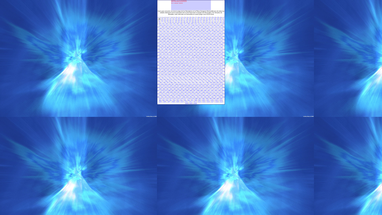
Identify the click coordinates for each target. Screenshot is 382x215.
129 (196, 25)
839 (221, 86)
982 (203, 98)
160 (175, 28)
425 (196, 51)
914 (159, 94)
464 (203, 54)
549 (176, 62)
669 (209, 71)
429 (211, 51)
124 (178, 25)
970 (160, 98)
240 (196, 35)
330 (187, 43)
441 (187, 52)
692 (159, 75)
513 (180, 59)
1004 (220, 100)
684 (196, 73)
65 (195, 20)
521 (209, 59)
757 (193, 79)
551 (184, 62)
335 (205, 43)
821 (223, 84)
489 (160, 57)
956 (176, 97)
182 (187, 30)
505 (218, 57)
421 (182, 51)
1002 (212, 100)
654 (221, 70)
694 (166, 75)
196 (171, 32)
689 (214, 73)
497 (189, 57)
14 (187, 17)
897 (164, 92)
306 (168, 41)
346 (178, 44)
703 (198, 75)
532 (182, 60)
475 (176, 55)
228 (219, 33)
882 (176, 90)
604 (175, 67)
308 (175, 41)
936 (171, 95)
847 (184, 87)
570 (185, 63)
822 (160, 86)
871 (203, 89)
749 (164, 79)
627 (191, 68)
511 (173, 59)
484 (209, 55)
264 (216, 36)
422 (185, 51)
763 (214, 79)
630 (202, 68)
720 (193, 76)
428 (207, 51)
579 (218, 63)
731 (166, 78)
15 (190, 17)
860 (164, 89)
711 (160, 76)
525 (223, 59)
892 (212, 90)
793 (189, 83)
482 (202, 55)
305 (164, 41)
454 (168, 54)
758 (196, 79)
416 (164, 51)
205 (203, 32)
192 (223, 30)
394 (218, 47)
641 (175, 70)
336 (209, 43)
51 (223, 19)
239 (193, 35)
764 (218, 79)
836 (211, 86)
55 (168, 20)
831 (193, 86)
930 (216, 94)
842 (166, 87)
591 (194, 65)
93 (207, 22)
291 (180, 40)
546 (166, 62)
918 (173, 94)
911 (214, 92)
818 (212, 84)
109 (192, 24)
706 (209, 75)
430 (214, 51)
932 (223, 94)
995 (185, 100)
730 (162, 78)
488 (223, 55)
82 (176, 22)
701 (191, 75)
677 (171, 73)
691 (221, 73)
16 (193, 17)
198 (178, 32)
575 (203, 63)
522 (212, 59)
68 (204, 20)
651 (211, 70)
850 (194, 87)
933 (160, 95)
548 (173, 62)
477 (184, 55)
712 (164, 76)
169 (207, 28)
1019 (221, 102)
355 (211, 44)
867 (189, 89)
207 (211, 32)
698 (180, 75)
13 (184, 17)
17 (196, 17)
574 (200, 63)
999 (199, 100)
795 (196, 83)
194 (164, 32)
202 (193, 32)
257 (191, 36)
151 (209, 27)
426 (200, 51)
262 (209, 36)
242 (203, 35)
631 (205, 68)
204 (200, 32)
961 (194, 97)
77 (162, 22)
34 (176, 19)
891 (209, 90)
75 (223, 20)
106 (181, 24)
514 (184, 59)
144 (184, 27)
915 (162, 94)
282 (214, 38)
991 (171, 100)
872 (207, 89)
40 (193, 19)
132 (207, 25)
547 (169, 62)
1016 (208, 102)
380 (168, 47)
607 (186, 67)
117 (220, 24)
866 (185, 89)
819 (216, 84)
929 (212, 94)
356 (214, 44)
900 (175, 92)
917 (169, 94)
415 (160, 51)
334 (202, 43)
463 (200, 54)
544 (159, 62)
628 (194, 68)
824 (168, 86)
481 (198, 55)
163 (185, 28)
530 (175, 60)
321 (221, 41)
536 (196, 60)
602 (168, 67)
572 (193, 63)
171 (214, 28)
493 (175, 57)
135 (218, 25)
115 (213, 24)
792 (185, 83)
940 (185, 95)
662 (184, 71)
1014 (199, 102)
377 (223, 46)
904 (189, 92)
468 (218, 54)
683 (193, 73)
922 (187, 94)
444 (198, 52)
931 (219, 94)
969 (223, 97)
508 (162, 59)
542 (218, 60)
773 (184, 81)
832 (196, 86)
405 (191, 49)
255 (184, 36)
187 (205, 30)
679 (178, 73)
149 (202, 27)
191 (219, 30)
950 (221, 95)
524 (219, 59)
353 (203, 44)
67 (201, 20)
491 (168, 57)
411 (212, 49)
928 (209, 94)
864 (178, 89)
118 (223, 24)
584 (169, 65)
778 (202, 81)
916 (166, 94)
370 (198, 46)
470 (159, 55)
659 (173, 71)
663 (187, 71)
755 (185, 79)
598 (219, 65)
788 (171, 83)
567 (175, 63)
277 (196, 38)
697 (176, 75)
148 (198, 27)
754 (182, 79)
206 (207, 32)
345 (175, 44)
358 (221, 44)
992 (174, 100)
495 (182, 57)
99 (223, 22)
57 (173, 20)
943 (196, 95)
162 (182, 28)
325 (169, 43)
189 (212, 30)
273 (182, 38)
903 (186, 92)
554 (194, 62)
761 (207, 79)
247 (221, 35)
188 (209, 30)
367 (187, 46)
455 (171, 54)
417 (168, 51)
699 (184, 75)
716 (178, 76)
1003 (216, 100)
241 (200, 35)
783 (219, 81)
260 (202, 36)
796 (200, 83)
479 (191, 55)
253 (176, 36)
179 (176, 30)
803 (159, 84)
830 (189, 86)
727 (218, 76)
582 (162, 65)
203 (196, 32)
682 (189, 73)
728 (221, 76)
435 (166, 52)
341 (160, 44)
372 (205, 46)
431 (218, 51)
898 (168, 92)
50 (220, 19)
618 (159, 68)
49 (218, 19)
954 (169, 97)
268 (164, 38)
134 (214, 25)
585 (173, 65)
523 (216, 59)
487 (219, 55)
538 (203, 60)
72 (215, 20)
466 (211, 54)
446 (205, 52)
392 (211, 47)
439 (180, 52)
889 (202, 90)
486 (216, 55)
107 (185, 24)
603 (171, 67)
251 (169, 36)
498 (193, 57)
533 (185, 60)
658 (169, 71)
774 (187, 81)
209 (218, 32)
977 (185, 98)
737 (187, 78)
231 (164, 35)
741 (202, 78)
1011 (186, 102)
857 (219, 87)
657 (166, 71)
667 (202, 71)
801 (218, 83)
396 (159, 49)
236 (182, 35)
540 (211, 60)
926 (202, 94)
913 (221, 92)
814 (198, 84)
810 (184, 84)
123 (175, 25)
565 (168, 63)
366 (184, 46)
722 (200, 76)
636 (223, 68)
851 (198, 87)
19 (201, 17)
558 (209, 62)
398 (166, 49)
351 (196, 44)
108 (188, 24)
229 (223, 33)
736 (184, 78)
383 (178, 47)
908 (203, 92)
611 (200, 67)
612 (203, 67)
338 (216, 43)
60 (181, 20)
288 (169, 40)
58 (176, 20)
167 (200, 28)
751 (171, 79)
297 (202, 40)
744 (212, 78)
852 (202, 87)
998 (196, 100)
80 (170, 22)
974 (175, 98)
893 (216, 90)
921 (184, 94)
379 (164, 47)
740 (198, 78)
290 (176, 40)
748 (160, 79)
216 (176, 33)
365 (180, 46)
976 (182, 98)
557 (205, 62)
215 (173, 33)
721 (196, 76)
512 (176, 59)
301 (216, 40)
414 (223, 49)
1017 (212, 102)
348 (185, 44)
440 (184, 52)
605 (178, 67)
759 (200, 79)
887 (194, 90)
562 (223, 62)
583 (166, 65)
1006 (164, 102)
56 (170, 20)
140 (169, 27)
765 (221, 79)
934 (164, 95)
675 (164, 73)
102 (167, 24)
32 (170, 19)
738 (191, 78)
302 (219, 40)
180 (180, 30)
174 (159, 30)
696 (173, 75)
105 (177, 24)
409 (205, 49)
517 (194, 59)
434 (162, 52)
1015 (203, 102)
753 (178, 79)
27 (223, 17)
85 (184, 22)
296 (198, 40)
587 (180, 65)
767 (162, 81)
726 (214, 76)
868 (193, 89)
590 (191, 65)
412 (216, 49)
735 (180, 78)
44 (204, 19)
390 (203, 47)
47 (212, 19)
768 (166, 81)
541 (214, 60)
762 (211, 79)
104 (174, 24)
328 (180, 43)
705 (205, 75)
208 (214, 32)
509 (166, 59)
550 (180, 62)
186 (202, 30)
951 (159, 97)
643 (182, 70)
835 (207, 86)
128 (193, 25)
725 (211, 76)
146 (191, 27)
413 (219, 49)
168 (203, 28)
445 (202, 52)
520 (205, 59)
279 (203, 38)
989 (163, 100)
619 (162, 68)
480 (194, 55)
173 (221, 28)
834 (203, 86)
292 (184, 40)
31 (168, 19)
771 (176, 81)
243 (207, 35)
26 (221, 17)
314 (196, 41)
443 (194, 52)
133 (211, 25)
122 (171, 25)
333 (198, 43)
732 (169, 78)
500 (200, 57)
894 (219, 90)
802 (221, 83)
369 (194, 46)
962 (198, 97)
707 (212, 75)
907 (200, 92)
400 (173, 49)
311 (186, 41)
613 (207, 67)
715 (175, 76)
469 (221, 54)
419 (175, 51)
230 (160, 35)
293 (187, 40)
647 (196, 70)
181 (184, 30)
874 (214, 89)
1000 (203, 100)
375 (216, 46)
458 (182, 54)
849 (191, 87)
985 (214, 98)
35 (179, 19)
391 (207, 47)
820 (219, 84)
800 (214, 83)
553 (191, 62)
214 (169, 33)
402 (180, 49)
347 (182, 44)
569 (182, 63)
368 (191, 46)
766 (159, 81)
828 (182, 86)
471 (162, 55)
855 (212, 87)
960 (191, 97)
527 (164, 60)
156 (160, 28)
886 (191, 90)
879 (166, 90)
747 (223, 78)
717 (182, 76)
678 (175, 73)
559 (212, 62)
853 (205, 87)
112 (202, 24)
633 (212, 68)
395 (221, 47)
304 (160, 41)
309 (178, 41)
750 (168, 79)
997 (192, 100)
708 (216, 75)
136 (221, 25)
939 (182, 95)
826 (175, 86)
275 (189, 38)
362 (169, 46)
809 (180, 84)
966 (212, 97)
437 (173, 52)
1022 (195, 103)
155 (223, 27)
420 (178, 51)
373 (209, 46)
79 (168, 22)
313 (193, 41)
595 (209, 65)
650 (207, 70)
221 (194, 33)
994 (181, 100)
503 (211, 57)
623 (176, 68)
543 (221, 60)
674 (160, 73)
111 (199, 24)
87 (190, 22)
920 (180, 94)
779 (205, 81)
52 (159, 20)
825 (171, 86)
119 (160, 25)
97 (218, 22)
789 (175, 83)
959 (187, 97)
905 (193, 92)
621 (169, 68)
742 (205, 78)
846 (180, 87)
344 (171, 44)
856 (216, 87)
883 (180, 90)
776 (194, 81)
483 (205, 55)
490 (164, 57)
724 (207, 76)
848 (187, 87)
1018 (216, 102)
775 (191, 81)
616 (218, 67)
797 (203, 83)
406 (194, 49)
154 (219, 27)
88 (193, 22)
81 (173, 22)
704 (202, 75)
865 (182, 89)
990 (167, 100)
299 (209, 40)
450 (219, 52)
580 (221, 63)
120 (164, 25)
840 (159, 87)
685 (200, 73)
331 (191, 43)
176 (166, 30)
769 (169, 81)
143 (180, 27)
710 (223, 75)
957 (180, 97)
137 (159, 27)
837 (214, 86)
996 (188, 100)
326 (173, 43)
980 (196, 98)
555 (198, 62)
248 (159, 36)
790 (178, 83)
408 (202, 49)
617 (221, 67)
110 (195, 24)
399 (169, 49)
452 (160, 54)
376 (219, 46)
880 (169, 90)
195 (168, 32)
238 (189, 35)
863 (175, 89)
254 (180, 36)
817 (209, 84)
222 (198, 33)
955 (173, 97)
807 (173, 84)
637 (160, 70)
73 (218, 20)
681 (185, 73)
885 (187, 90)
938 (178, 95)
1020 (186, 103)
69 (207, 20)
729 (159, 78)
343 (168, 44)
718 (185, 76)
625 (184, 68)
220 (191, 33)
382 (175, 47)
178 (173, 30)
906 (196, 92)
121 (168, 25)
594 (205, 65)
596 (212, 65)
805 (166, 84)
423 (189, 51)
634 (216, 68)
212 (162, 33)
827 (178, 86)
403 (184, 49)
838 (218, 86)
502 (207, 57)
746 (219, 78)
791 (182, 83)
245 (214, 35)
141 (173, 27)
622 (173, 68)
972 (168, 98)
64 (193, 20)
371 (202, 46)
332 (194, 43)
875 (218, 89)
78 (165, 22)
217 (180, 33)
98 (220, 22)
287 (166, 40)
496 (185, 57)
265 (219, 36)
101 (163, 24)
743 (209, 78)
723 (203, 76)
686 (203, 73)
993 (178, 100)
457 (178, 54)
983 (207, 98)
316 (203, 41)
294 (191, 40)
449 (216, 52)
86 (187, 22)
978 (189, 98)
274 (185, 38)
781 (212, 81)
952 (162, 97)
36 (181, 19)
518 (198, 59)
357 (218, 44)
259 (198, 36)
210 (221, 32)
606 (182, 67)
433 (159, 52)
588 (184, 65)
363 (173, 46)
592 (198, 65)
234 (175, 35)
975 (178, 98)
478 (187, 55)
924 (194, 94)
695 (169, 75)
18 (198, 17)
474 (173, 55)
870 (200, 89)
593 (202, 65)
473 (169, 55)
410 (209, 49)
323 (162, 43)
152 (212, 27)
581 (159, 65)
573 (196, 63)
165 (193, 28)
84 (181, 22)
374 (212, 46)
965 (209, 97)
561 (219, 62)
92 (204, 22)
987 (221, 98)
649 (203, 70)
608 (189, 67)
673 (223, 71)
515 (187, 59)
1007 (168, 102)
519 (202, 59)
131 (203, 25)
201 (189, 32)
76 (159, 22)
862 (171, 89)
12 (182, 17)
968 (219, 97)
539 (207, 60)
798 (207, 83)
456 (175, 54)
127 (189, 25)
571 (189, 63)
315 (200, 41)
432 (221, 51)
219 (187, 33)
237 (185, 35)
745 (216, 78)
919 (176, 94)
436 (169, 52)
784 (223, 81)
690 (218, 73)
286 (162, 40)
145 (187, 27)
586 (176, 65)
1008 (173, 102)
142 (176, 27)
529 (171, 60)
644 (185, 70)
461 (193, 54)
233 (171, 35)
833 (200, 86)
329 (184, 43)
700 (187, 75)
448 (212, 52)
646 (193, 70)
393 (214, 47)
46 (209, 19)
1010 (182, 102)
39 (190, 19)
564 (164, 63)
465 (207, 54)
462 (196, 54)
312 (189, 41)
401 (177, 49)
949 (218, 95)
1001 (207, 100)
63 (190, 20)
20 (204, 17)
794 (193, 83)
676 (168, 73)
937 (175, 95)
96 (215, 22)
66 (198, 20)
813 (194, 84)
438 (176, 52)
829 (185, 86)
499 (196, 57)
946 (207, 95)
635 (219, 68)
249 (162, 36)
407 (198, 49)
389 (200, 47)
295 (194, 40)
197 (175, 32)
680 (182, 73)
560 (216, 62)
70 (209, 20)
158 (168, 28)
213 (166, 33)
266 (223, 36)
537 (200, 60)
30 (165, 19)
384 (182, 47)
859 (160, 89)
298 (205, 40)
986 (218, 98)
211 (159, 33)
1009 (177, 102)
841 (162, 87)
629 (198, 68)
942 (193, 95)
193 (160, 32)
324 (166, 43)
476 (180, 55)
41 (195, 19)
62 (187, 20)
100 (159, 24)
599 (223, 65)
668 (205, 71)
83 (179, 22)
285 (159, 40)
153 (216, 27)
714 (171, 76)
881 (173, 90)
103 (170, 24)
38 (187, 19)
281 (211, 38)
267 (160, 38)
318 (211, 41)
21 (207, 17)
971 (164, 98)
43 (201, 19)
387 (193, 47)
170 (211, 28)
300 (212, 40)
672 (219, 71)
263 (212, 36)
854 (209, 87)
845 (176, 87)
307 (171, 41)
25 (218, 17)
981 (200, 98)
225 (209, 33)
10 (176, 17)
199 (182, 32)
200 (185, 32)
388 (196, 47)
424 (193, 51)
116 (216, 24)
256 (187, 36)
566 (171, 63)
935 (168, 95)
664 (191, 71)
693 (162, 75)
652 (214, 70)
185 (198, 30)
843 (169, 87)
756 (189, 79)
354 (207, 44)
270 (171, 38)
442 (191, 52)
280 (207, 38)
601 (164, 67)
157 (164, 28)
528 (168, 60)
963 (202, 97)
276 (193, 38)
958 (184, 97)
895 (223, 90)
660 (176, 71)
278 (200, 38)
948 (214, 95)
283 (218, 38)
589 (187, 65)
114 (209, 24)
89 (195, 22)
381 (171, 47)
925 (198, 94)
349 (189, 44)
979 (193, 98)
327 (176, 43)
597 (216, 65)
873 (211, 89)
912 (218, 92)
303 (223, 40)
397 (162, 49)
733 (173, 78)
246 (218, 35)
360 (162, 46)
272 (178, 38)
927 (205, 94)
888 (198, 90)
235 (178, 35)
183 (191, 30)
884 (184, 90)
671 (216, 71)
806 (169, 84)
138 (162, 27)
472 (166, 55)
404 (187, 49)
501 (203, 57)
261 (205, 36)
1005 (160, 102)
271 (175, 38)
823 (164, 86)
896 (160, 92)
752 (175, 79)
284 (221, 38)
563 (160, 63)
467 (214, 54)
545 (162, 62)
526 (160, 60)
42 (198, 19)
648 (200, 70)
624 (180, 68)
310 (182, 41)
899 (171, 92)
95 (212, 22)
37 (184, 19)
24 (215, 17)
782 (216, 81)
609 (193, 67)
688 (211, 73)
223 (202, 33)
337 (212, 43)
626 (187, 68)
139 (166, 27)
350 (193, 44)
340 (223, 43)
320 (218, 41)
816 (205, 84)
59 (179, 20)
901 (178, 92)
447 (209, 52)
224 (205, 33)
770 (173, 81)
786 (164, 83)
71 (212, 20)
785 (160, 83)
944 (200, 95)
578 (214, 63)
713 (168, 76)
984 (211, 98)
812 (191, 84)
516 (191, 59)
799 (211, 83)
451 (223, 52)
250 (166, 36)
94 (209, 22)
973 (171, 98)
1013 (195, 102)
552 (187, 62)
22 (209, 17)
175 (162, 30)
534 (189, 60)
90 (198, 22)
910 (211, 92)
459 (185, 54)
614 (211, 67)
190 (216, 30)
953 (166, 97)
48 (215, 19)
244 (211, 35)
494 (178, 57)
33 (173, 19)
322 (159, 43)
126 (185, 25)
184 (194, 30)
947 (211, 95)
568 (178, 63)
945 (203, 95)
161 (178, 28)
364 (176, 46)
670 (212, 71)
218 (184, 33)
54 (165, 20)
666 (198, 71)
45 (207, 19)
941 (189, 95)
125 (182, 25)
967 (216, 97)
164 (189, 28)
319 (214, 41)
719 (189, 76)
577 (211, 63)
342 (164, 44)
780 (209, 81)
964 (205, 97)
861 (168, 89)
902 (182, 92)
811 (187, 84)
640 (171, 70)
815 (202, 84)
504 (214, 57)
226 (212, 33)
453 (164, 54)
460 (189, 54)
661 (180, 71)
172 (218, 28)
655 (159, 71)
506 (221, 57)
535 (193, 60)
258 (194, 36)
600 (160, 67)
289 (173, 40)
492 (171, 57)
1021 (191, 103)
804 (162, 84)
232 (168, 35)
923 (191, 94)
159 (171, 28)
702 (194, 75)
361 (166, 46)
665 (194, 71)
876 (221, 89)
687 (207, 73)
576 (207, 63)
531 (178, 60)
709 (219, 75)
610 (196, 67)
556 (202, 62)
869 (196, 89)
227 (216, 33)
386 (189, 47)
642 (178, 70)
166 (196, 28)
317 (207, 41)
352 (200, 44)
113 (206, 24)
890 (205, 90)
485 (212, 55)
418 (171, 51)
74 (220, 20)
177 (169, 30)
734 (176, 78)
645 (189, 70)
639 (168, 70)
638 (164, 70)
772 (180, 81)
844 (173, 87)
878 (162, 90)
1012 (190, 102)
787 (168, 83)
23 (212, 17)
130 (200, 25)
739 (194, 78)
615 (214, 67)
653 (218, 70)
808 (177, 84)
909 (207, 92)
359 (159, 46)
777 (198, 81)
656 (162, 71)
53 (162, 20)
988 (160, 100)
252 (173, 36)
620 (166, 68)
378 (160, 47)
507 (159, 59)
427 (203, 51)
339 (219, 43)
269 (168, 38)
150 (205, 27)
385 (185, 47)
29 (162, 19)
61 (184, 20)
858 (223, 87)
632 (209, 68)
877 (159, 90)
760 (203, 79)
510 (169, 59)
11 (179, 17)
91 (201, 22)
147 (194, 27)
